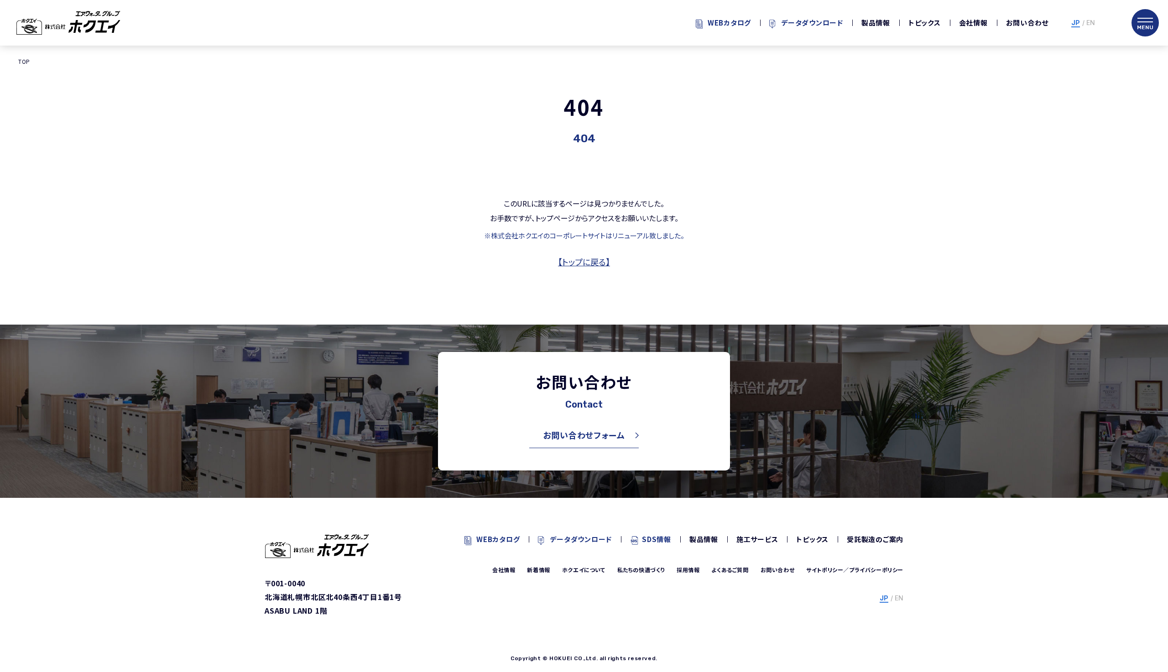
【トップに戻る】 (584, 262)
